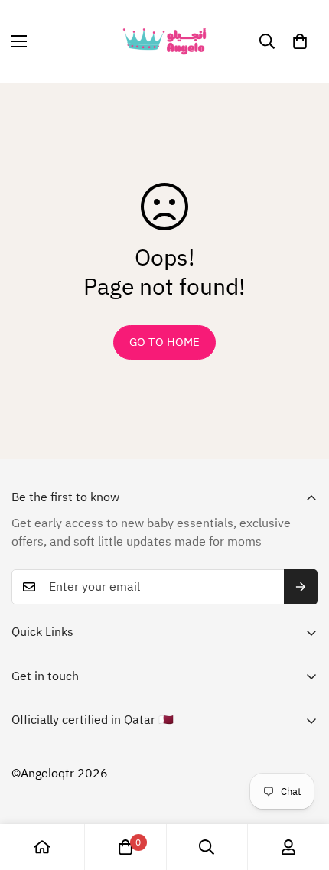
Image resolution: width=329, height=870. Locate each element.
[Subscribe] (301, 586)
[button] (300, 41)
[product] (42, 847)
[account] (288, 847)
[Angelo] (164, 41)
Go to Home (164, 342)
